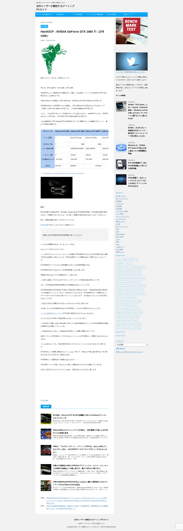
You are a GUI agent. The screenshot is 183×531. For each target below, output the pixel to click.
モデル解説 (119, 249)
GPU (117, 229)
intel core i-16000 (122, 305)
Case (117, 244)
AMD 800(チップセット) (124, 267)
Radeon (128, 313)
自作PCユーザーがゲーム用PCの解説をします (91, 523)
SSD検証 (119, 201)
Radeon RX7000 (122, 316)
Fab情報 (119, 290)
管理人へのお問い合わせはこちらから (129, 352)
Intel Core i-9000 (131, 297)
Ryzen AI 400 (130, 324)
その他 (118, 224)
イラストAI (119, 204)
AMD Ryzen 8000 (122, 275)
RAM (129, 320)
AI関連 (125, 259)
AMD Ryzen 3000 (122, 271)
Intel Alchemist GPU (123, 294)
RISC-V (135, 320)
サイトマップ (120, 335)
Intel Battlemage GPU (138, 294)
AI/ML (119, 259)
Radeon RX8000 (134, 316)
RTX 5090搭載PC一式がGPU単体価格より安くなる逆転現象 (137, 165)
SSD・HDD (119, 237)
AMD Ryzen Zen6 (135, 275)
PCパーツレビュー (122, 198)
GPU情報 (45, 400)
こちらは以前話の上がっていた (52, 313)
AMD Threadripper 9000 (124, 282)
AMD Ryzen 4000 (135, 271)
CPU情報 (119, 206)
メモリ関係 (119, 214)
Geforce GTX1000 (137, 290)
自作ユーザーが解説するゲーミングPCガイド (91, 520)
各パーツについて (122, 226)
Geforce (126, 290)
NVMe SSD (120, 313)
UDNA (139, 324)
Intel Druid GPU (135, 309)
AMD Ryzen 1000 (139, 267)
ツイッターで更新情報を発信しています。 (131, 72)
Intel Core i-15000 (135, 301)
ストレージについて (122, 216)
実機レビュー (120, 252)
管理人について (128, 14)
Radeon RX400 (137, 313)
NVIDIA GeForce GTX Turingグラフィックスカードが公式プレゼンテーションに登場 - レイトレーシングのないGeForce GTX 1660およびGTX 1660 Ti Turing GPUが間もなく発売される (77, 500)
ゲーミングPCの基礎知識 (95, 14)
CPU (117, 231)
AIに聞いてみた (121, 196)
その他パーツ (120, 247)
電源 (117, 242)
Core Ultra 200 (129, 286)
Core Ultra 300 (140, 286)
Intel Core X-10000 (122, 309)
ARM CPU (137, 282)
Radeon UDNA (121, 320)
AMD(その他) (133, 259)
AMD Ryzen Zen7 (122, 278)
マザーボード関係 (122, 211)
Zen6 (126, 328)
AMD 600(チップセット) (124, 263)
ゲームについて (121, 219)
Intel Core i (120, 297)
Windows (119, 328)
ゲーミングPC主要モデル (44, 14)
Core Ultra (120, 286)
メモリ (118, 239)
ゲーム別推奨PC (78, 14)
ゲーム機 (133, 328)
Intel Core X (133, 305)
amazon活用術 (111, 14)
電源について (120, 221)
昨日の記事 (45, 225)
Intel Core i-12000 (122, 301)
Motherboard (120, 234)
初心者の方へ (61, 14)
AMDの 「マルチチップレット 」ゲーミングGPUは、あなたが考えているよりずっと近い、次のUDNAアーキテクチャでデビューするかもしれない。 (80, 449)
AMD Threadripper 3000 (137, 278)
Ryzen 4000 (120, 324)
